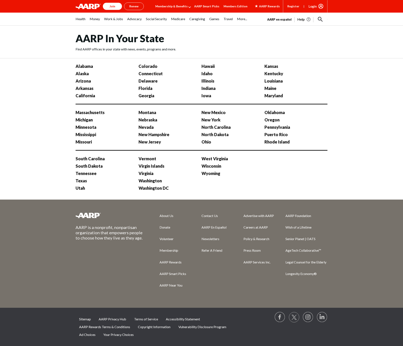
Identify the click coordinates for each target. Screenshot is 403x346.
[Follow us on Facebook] (280, 317)
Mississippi (86, 134)
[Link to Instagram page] (308, 317)
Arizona (83, 80)
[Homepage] (88, 6)
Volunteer (167, 239)
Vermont (147, 158)
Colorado (148, 66)
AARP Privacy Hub (112, 319)
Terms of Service (146, 319)
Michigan (84, 119)
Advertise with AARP (258, 216)
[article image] (304, 19)
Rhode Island (277, 141)
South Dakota (89, 165)
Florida (145, 88)
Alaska (82, 73)
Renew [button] (134, 6)
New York (211, 119)
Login (313, 6)
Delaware (148, 80)
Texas (81, 180)
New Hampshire (154, 134)
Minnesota (86, 127)
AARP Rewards (171, 262)
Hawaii (208, 66)
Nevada (146, 127)
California (85, 95)
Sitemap (85, 319)
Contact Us (210, 216)
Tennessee (86, 173)
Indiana (209, 88)
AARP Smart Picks (206, 6)
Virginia (146, 173)
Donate (165, 227)
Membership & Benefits (171, 6)
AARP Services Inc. (257, 262)
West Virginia (215, 158)
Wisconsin (211, 165)
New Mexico (214, 112)
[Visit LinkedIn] (322, 317)
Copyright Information (154, 327)
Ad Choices (87, 335)
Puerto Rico (276, 134)
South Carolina (90, 158)
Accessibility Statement (183, 319)
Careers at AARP (255, 227)
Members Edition (235, 6)
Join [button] (112, 6)
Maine (270, 88)
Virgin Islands (151, 165)
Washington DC (154, 188)
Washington (150, 180)
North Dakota (215, 134)
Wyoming (211, 173)
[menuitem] (80, 21)
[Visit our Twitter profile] (294, 317)
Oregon (272, 119)
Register (293, 6)
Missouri (84, 141)
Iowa (206, 95)
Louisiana (273, 80)
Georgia (146, 95)
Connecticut (151, 73)
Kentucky (273, 73)
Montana (147, 112)
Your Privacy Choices (118, 335)
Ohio (206, 141)
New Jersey (150, 141)
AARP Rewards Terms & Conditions (104, 327)
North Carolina (216, 127)
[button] (320, 19)
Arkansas (84, 88)
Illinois (208, 80)
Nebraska (148, 119)
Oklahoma (274, 112)
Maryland (273, 95)
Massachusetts (90, 112)
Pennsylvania (277, 127)
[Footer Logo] (109, 215)
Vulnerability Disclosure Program (202, 327)
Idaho (207, 73)
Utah (80, 188)
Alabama (84, 66)
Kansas (271, 66)
